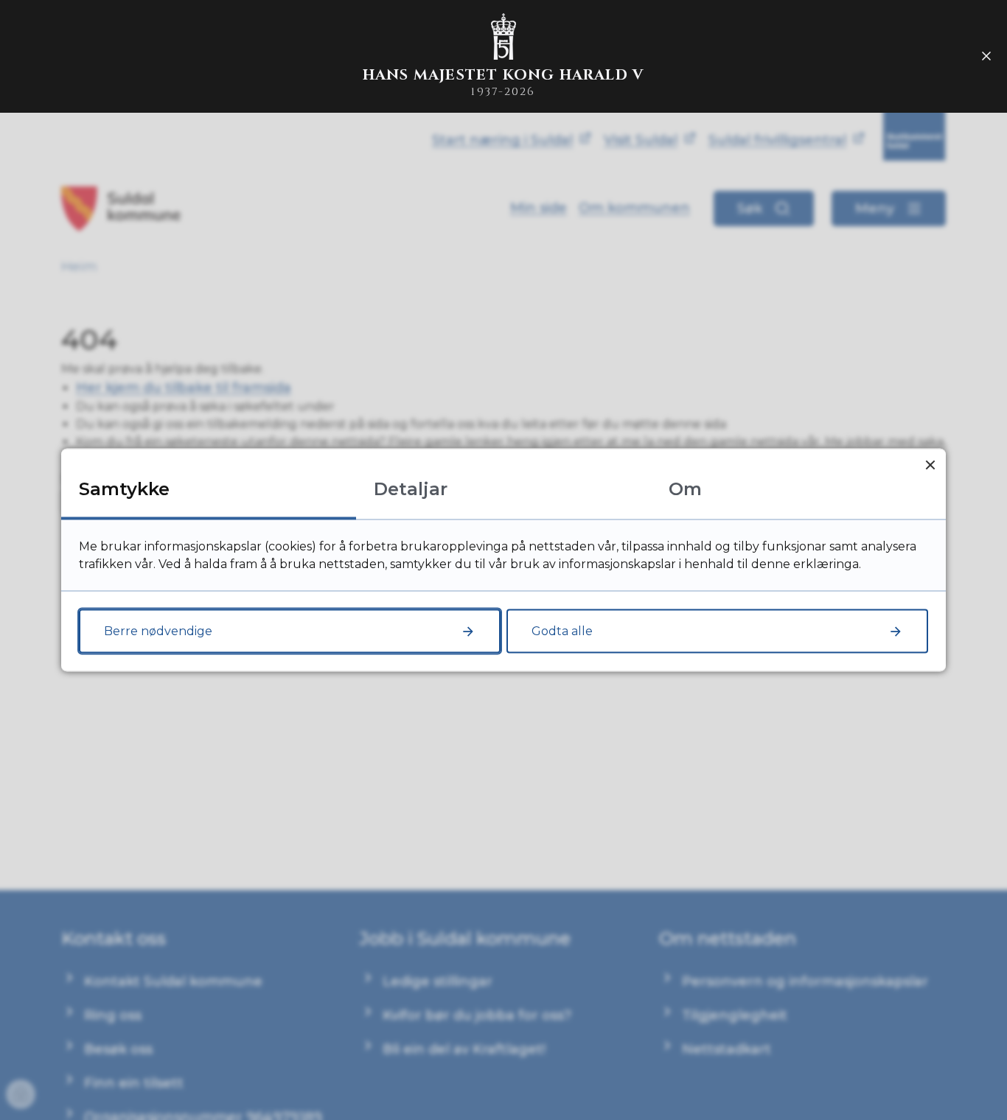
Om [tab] (685, 489)
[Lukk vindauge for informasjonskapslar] (930, 464)
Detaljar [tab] (410, 489)
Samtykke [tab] (124, 489)
